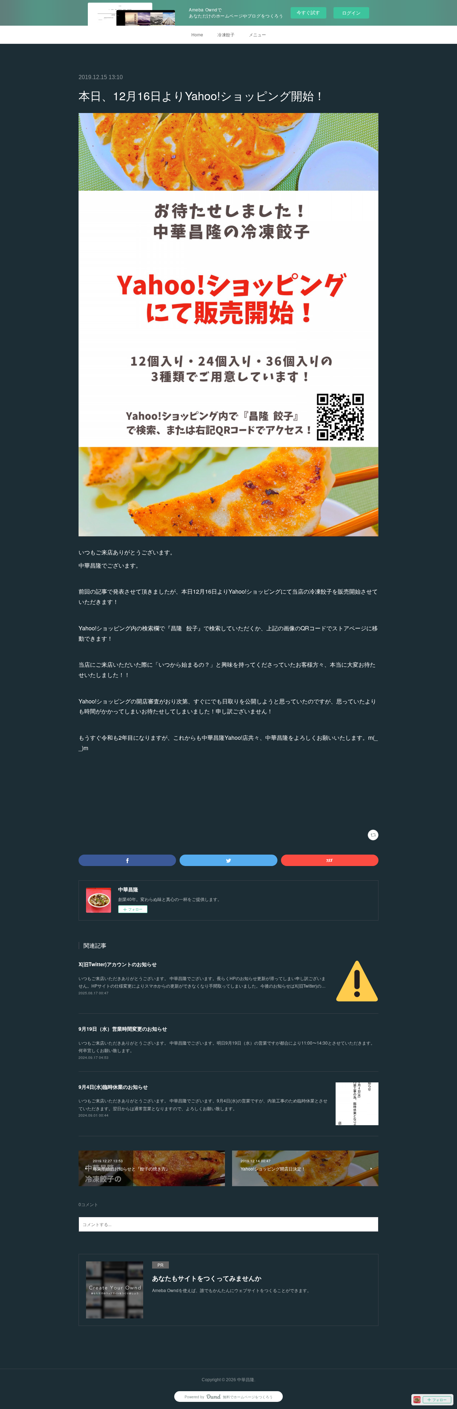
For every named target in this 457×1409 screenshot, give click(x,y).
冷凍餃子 (226, 34)
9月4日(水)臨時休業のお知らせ (113, 1086)
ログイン (351, 12)
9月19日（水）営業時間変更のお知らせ (123, 1028)
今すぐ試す (308, 12)
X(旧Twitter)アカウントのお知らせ (118, 964)
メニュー (257, 34)
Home (197, 34)
